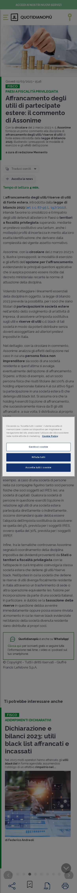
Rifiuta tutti (38, 457)
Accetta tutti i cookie (38, 467)
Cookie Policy (50, 436)
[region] (38, 446)
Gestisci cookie (38, 446)
